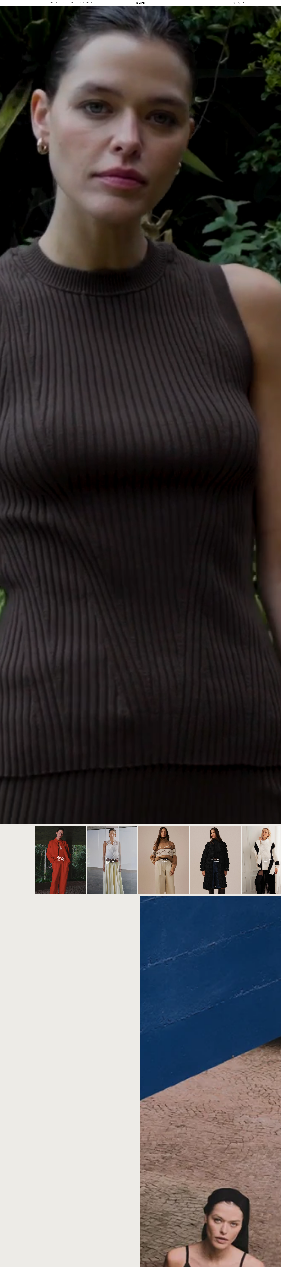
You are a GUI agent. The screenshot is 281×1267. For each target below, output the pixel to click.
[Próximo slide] (243, 860)
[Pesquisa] (234, 2)
